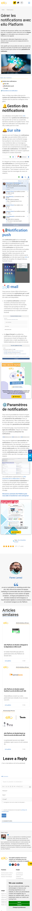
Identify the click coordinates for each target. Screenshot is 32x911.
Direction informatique (6, 876)
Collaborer (18, 876)
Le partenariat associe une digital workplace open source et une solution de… (16, 742)
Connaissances (19, 878)
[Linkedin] (10, 865)
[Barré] (9, 786)
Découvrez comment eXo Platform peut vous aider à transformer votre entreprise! (15, 495)
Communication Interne (7, 873)
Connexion (5, 776)
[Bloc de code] (16, 786)
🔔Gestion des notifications (9, 81)
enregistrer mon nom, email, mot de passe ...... (15, 802)
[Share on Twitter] (30, 455)
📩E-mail (5, 88)
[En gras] (3, 786)
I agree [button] (19, 902)
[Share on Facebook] (30, 452)
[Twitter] (13, 865)
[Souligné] (7, 786)
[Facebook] (18, 865)
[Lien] (18, 786)
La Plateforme (19, 873)
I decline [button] (19, 904)
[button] (16, 396)
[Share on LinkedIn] (30, 459)
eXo (24, 116)
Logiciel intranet (5, 897)
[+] (22, 786)
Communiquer (19, 874)
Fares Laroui (15, 577)
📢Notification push (8, 86)
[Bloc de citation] (14, 786)
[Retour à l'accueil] (4, 3)
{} (19, 786)
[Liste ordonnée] (10, 786)
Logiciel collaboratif (5, 895)
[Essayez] (14, 2)
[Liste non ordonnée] (12, 786)
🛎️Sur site (6, 83)
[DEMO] (30, 20)
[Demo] (18, 2)
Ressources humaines (6, 874)
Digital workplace (5, 893)
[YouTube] (15, 865)
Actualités (8, 661)
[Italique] (5, 786)
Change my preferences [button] (19, 907)
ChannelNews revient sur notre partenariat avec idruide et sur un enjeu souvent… (16, 698)
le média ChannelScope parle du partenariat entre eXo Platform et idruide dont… (14, 653)
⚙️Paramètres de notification (9, 90)
